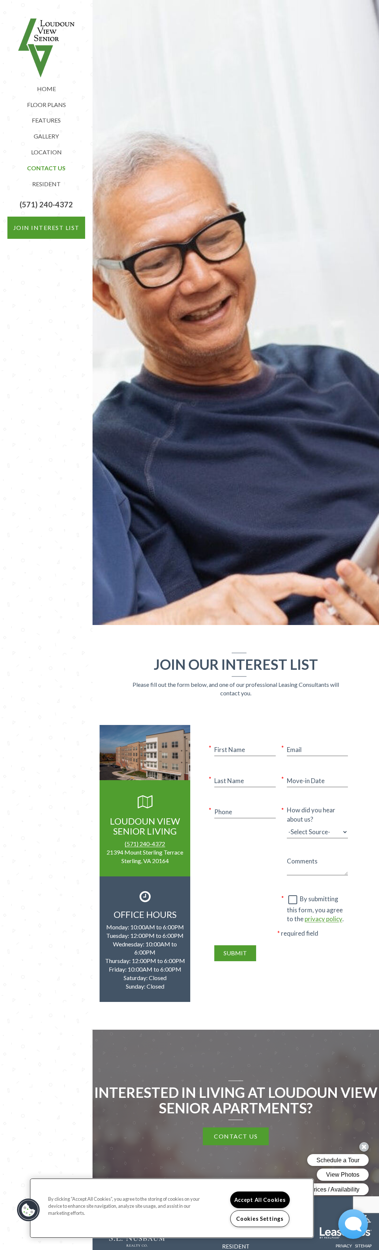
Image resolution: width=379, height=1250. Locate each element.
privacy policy (323, 919)
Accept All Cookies (260, 1200)
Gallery (46, 136)
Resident (46, 183)
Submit (235, 952)
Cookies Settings (260, 1219)
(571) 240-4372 (145, 843)
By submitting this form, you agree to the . (315, 909)
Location (46, 152)
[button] (46, 204)
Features (46, 120)
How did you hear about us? (311, 814)
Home (46, 88)
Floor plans (46, 104)
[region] (172, 1208)
